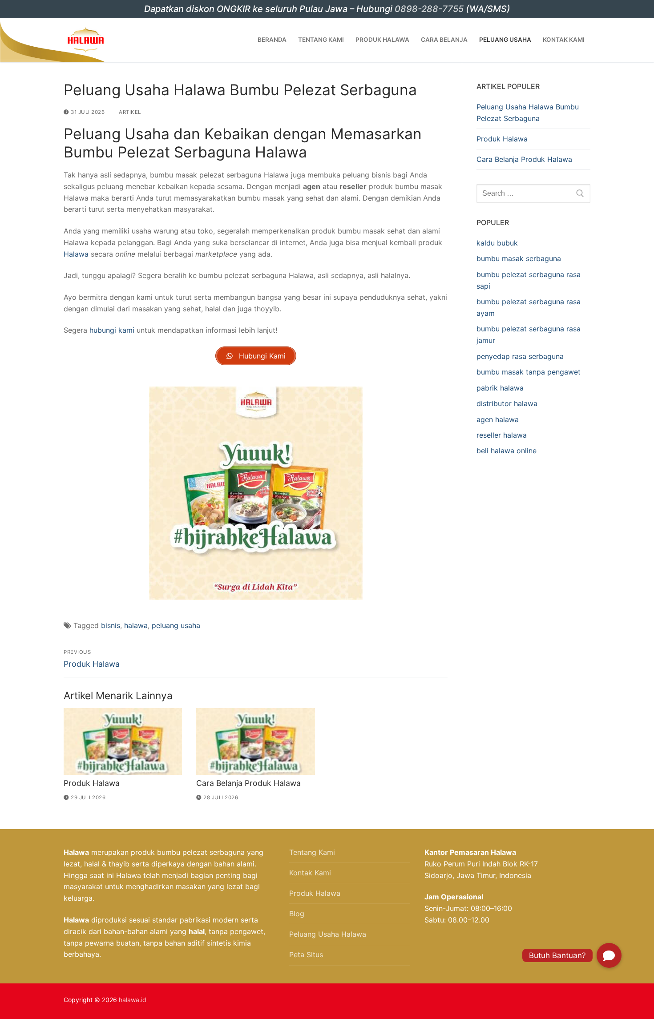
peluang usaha (176, 625)
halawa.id (132, 999)
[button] (609, 955)
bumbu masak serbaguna (518, 258)
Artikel (129, 112)
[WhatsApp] (433, 1001)
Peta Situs (306, 954)
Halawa (76, 254)
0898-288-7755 (429, 9)
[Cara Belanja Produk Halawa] (255, 741)
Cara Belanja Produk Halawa (248, 783)
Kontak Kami (310, 872)
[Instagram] (447, 1001)
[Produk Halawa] (123, 741)
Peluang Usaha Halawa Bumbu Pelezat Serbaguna (527, 112)
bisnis (110, 625)
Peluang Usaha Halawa (327, 934)
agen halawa (497, 419)
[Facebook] (462, 1001)
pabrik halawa (500, 387)
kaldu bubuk (497, 242)
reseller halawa (501, 435)
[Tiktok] (491, 1001)
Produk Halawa (92, 783)
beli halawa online (506, 450)
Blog (296, 913)
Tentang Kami (312, 852)
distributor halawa (506, 403)
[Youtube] (476, 1001)
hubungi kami (111, 330)
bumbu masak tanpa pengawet (528, 371)
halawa (136, 625)
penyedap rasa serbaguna (520, 356)
